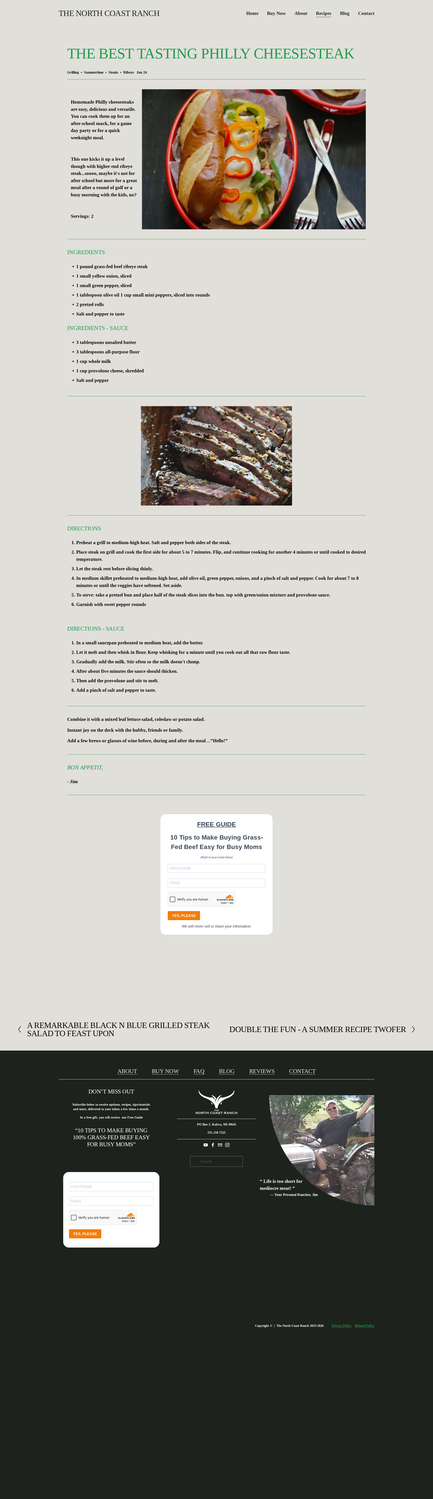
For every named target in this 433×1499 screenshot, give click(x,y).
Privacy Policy (341, 1325)
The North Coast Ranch (109, 13)
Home (252, 13)
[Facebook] (213, 1145)
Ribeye (128, 72)
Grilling (73, 72)
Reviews (261, 1071)
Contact (366, 13)
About (127, 1071)
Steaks (113, 72)
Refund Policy (364, 1325)
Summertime (94, 72)
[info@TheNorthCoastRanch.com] (220, 1145)
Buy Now (276, 13)
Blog (345, 13)
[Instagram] (227, 1145)
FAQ (198, 1071)
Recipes (323, 13)
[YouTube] (205, 1145)
